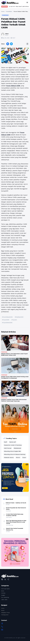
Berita (2, 610)
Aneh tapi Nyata (5, 588)
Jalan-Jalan (4, 599)
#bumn (18, 457)
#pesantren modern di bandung (12, 445)
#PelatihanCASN (19, 317)
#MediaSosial (17, 448)
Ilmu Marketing (5, 597)
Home (2, 11)
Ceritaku (3, 593)
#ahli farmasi (7, 448)
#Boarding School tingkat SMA (12, 451)
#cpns (24, 457)
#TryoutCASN (5, 319)
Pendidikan (9, 11)
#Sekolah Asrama (9, 457)
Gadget (3, 595)
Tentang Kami (4, 614)
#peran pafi (12, 442)
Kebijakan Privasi (5, 612)
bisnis (2, 590)
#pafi (5, 442)
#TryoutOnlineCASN (7, 322)
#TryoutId (14, 319)
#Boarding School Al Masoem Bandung (14, 454)
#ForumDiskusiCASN (7, 317)
